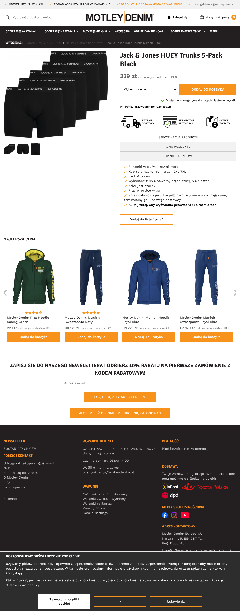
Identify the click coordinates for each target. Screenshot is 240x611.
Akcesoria (122, 31)
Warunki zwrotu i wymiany (104, 499)
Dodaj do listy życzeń (147, 219)
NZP (7, 468)
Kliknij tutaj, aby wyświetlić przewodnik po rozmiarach (172, 205)
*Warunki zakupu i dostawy (105, 494)
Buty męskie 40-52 (95, 31)
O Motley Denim (16, 477)
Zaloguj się (179, 17)
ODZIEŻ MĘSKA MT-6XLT (60, 31)
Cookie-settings (95, 513)
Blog (7, 482)
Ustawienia (176, 601)
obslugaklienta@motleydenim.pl (214, 4)
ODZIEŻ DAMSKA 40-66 (148, 31)
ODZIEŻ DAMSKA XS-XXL (186, 31)
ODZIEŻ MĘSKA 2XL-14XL (21, 31)
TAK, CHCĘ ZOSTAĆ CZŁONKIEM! (120, 397)
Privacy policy (94, 508)
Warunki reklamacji (98, 503)
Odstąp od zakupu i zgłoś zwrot (29, 463)
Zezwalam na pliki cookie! (64, 601)
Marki (214, 31)
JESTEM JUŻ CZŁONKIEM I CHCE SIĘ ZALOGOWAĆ (120, 413)
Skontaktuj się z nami (21, 473)
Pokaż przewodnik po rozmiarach (148, 106)
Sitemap (10, 499)
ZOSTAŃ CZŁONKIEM (20, 448)
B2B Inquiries (14, 487)
